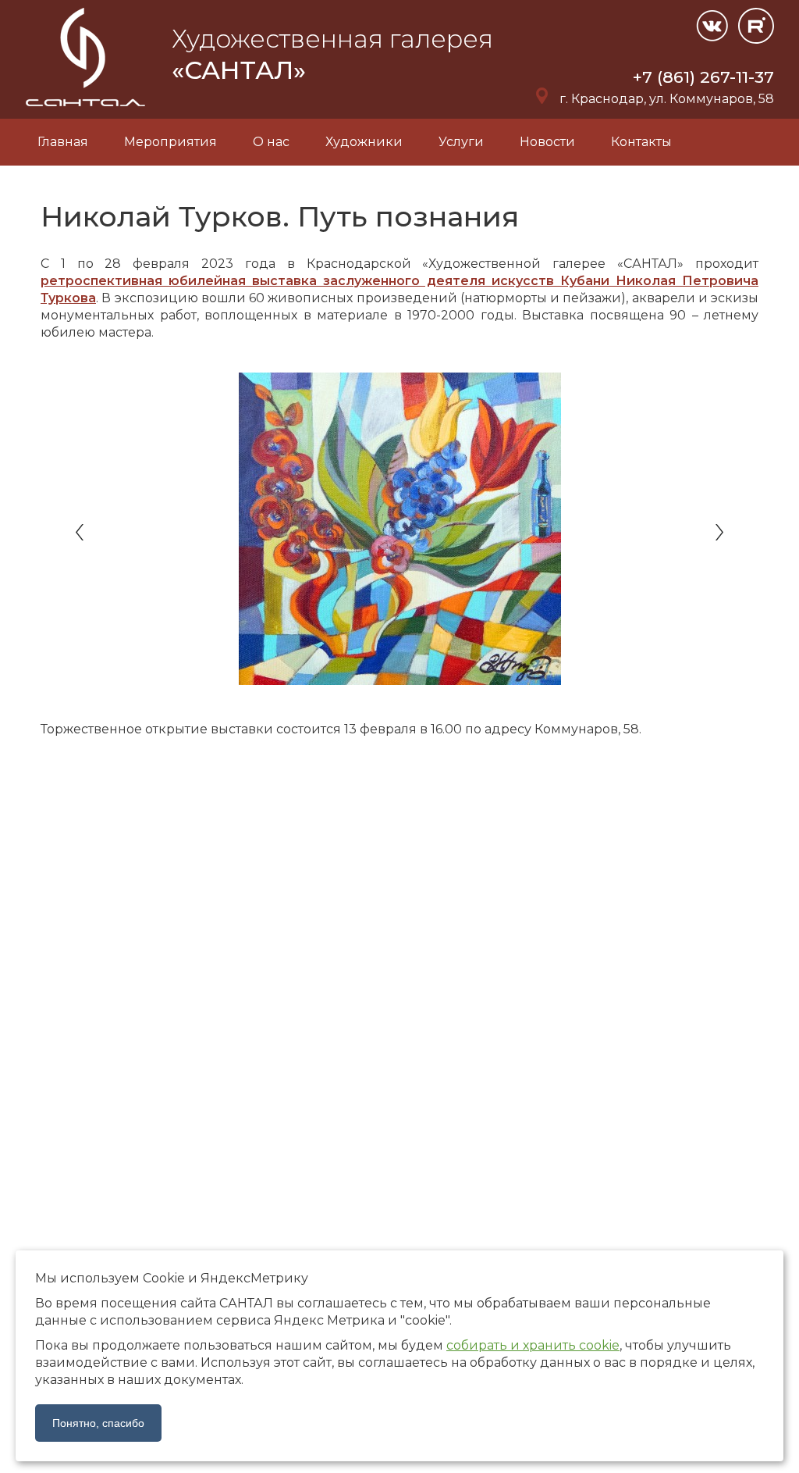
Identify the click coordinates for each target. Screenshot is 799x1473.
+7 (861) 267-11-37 (703, 77)
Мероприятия (170, 141)
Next (718, 532)
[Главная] (86, 109)
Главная (62, 141)
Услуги (461, 141)
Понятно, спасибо (98, 1423)
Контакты (641, 141)
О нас (271, 141)
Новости (547, 141)
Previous (81, 532)
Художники (364, 141)
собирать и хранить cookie (533, 1345)
